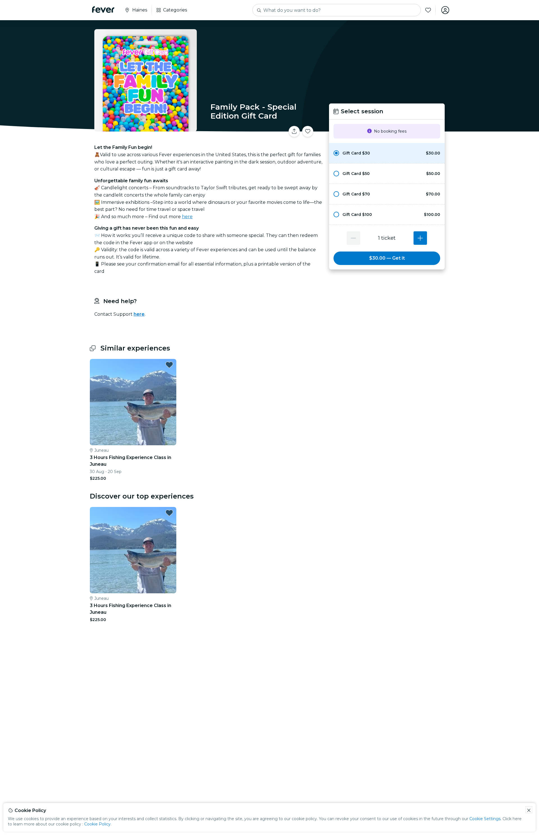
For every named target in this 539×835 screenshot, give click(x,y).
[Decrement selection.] (353, 238)
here (187, 216)
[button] (387, 153)
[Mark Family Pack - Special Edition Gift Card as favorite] (307, 131)
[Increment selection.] (420, 238)
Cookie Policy (97, 824)
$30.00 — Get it (387, 258)
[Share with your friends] (294, 131)
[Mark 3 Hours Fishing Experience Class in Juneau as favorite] (169, 364)
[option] (387, 153)
